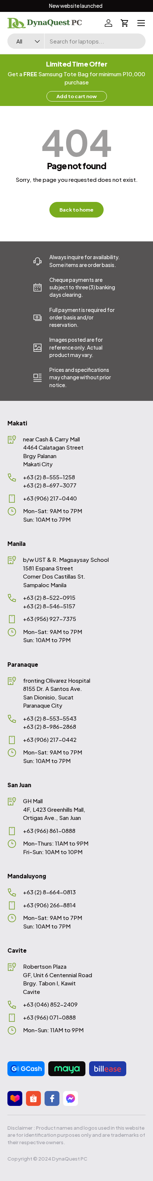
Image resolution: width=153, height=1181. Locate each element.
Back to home (76, 209)
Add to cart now (76, 96)
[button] (125, 23)
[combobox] (76, 41)
